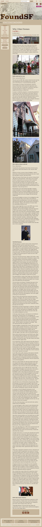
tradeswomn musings (27, 35)
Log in (40, 1)
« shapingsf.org (3, 3)
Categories (5, 25)
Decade (4, 22)
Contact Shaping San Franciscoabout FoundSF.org (34, 521)
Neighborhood (8, 22)
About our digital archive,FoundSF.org (8, 521)
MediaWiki (37, 524)
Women (5, 26)
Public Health (5, 34)
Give (21, 22)
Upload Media (5, 41)
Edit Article (5, 40)
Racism (5, 31)
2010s (5, 29)
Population (12, 22)
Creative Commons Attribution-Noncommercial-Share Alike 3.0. (21, 524)
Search (31, 1)
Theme (16, 22)
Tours (19, 22)
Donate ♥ (38, 6)
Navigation (7, 1)
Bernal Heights (5, 30)
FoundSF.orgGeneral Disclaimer (21, 521)
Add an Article (5, 39)
